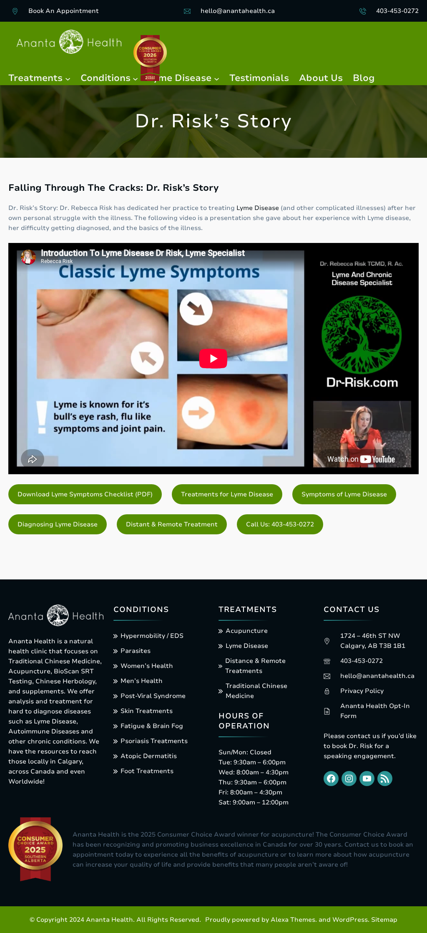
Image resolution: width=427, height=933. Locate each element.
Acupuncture (247, 631)
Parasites (136, 651)
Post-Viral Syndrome (153, 696)
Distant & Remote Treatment (172, 524)
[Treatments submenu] (67, 78)
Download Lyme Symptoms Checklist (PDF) (85, 494)
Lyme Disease (257, 208)
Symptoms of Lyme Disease (344, 494)
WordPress (350, 919)
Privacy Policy (362, 691)
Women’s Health (147, 666)
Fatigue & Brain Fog (152, 726)
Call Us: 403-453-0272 (280, 524)
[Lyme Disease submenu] (216, 78)
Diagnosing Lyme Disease (58, 524)
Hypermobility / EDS (152, 636)
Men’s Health (142, 681)
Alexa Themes (293, 919)
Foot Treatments (147, 771)
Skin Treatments (147, 711)
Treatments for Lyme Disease (227, 494)
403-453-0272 (397, 11)
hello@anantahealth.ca (238, 11)
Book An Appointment (63, 11)
